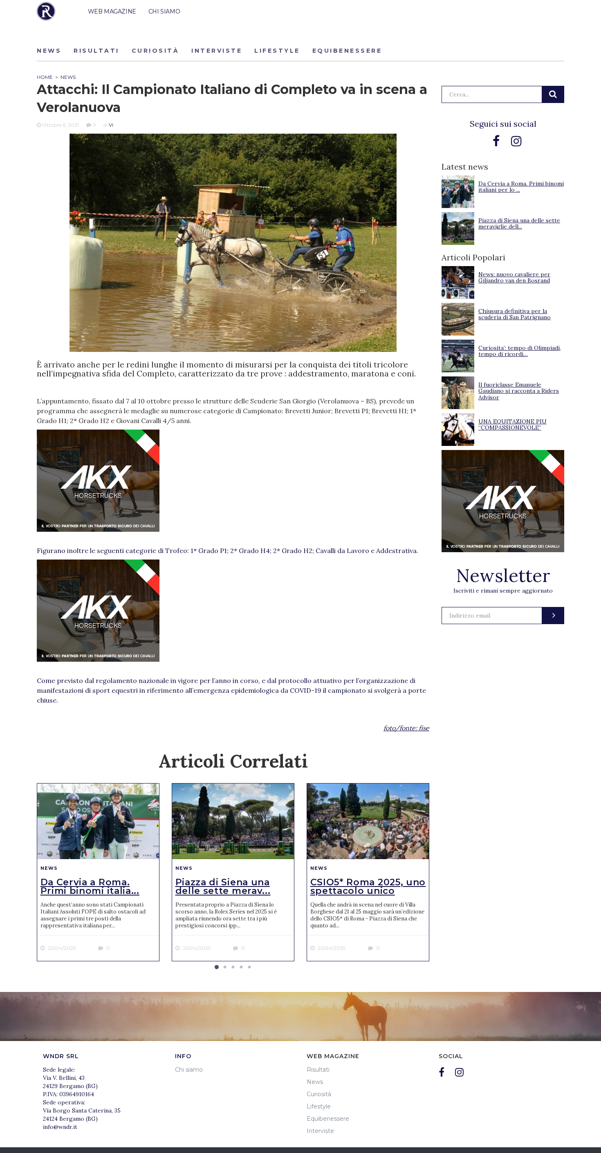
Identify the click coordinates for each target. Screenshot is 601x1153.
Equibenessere (347, 50)
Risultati (96, 50)
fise (424, 728)
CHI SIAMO (164, 11)
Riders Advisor (46, 11)
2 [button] (225, 967)
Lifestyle (277, 50)
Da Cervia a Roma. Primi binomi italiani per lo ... (521, 186)
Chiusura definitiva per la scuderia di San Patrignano (514, 314)
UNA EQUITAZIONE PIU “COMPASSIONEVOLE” (512, 424)
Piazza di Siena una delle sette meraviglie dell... (519, 223)
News (49, 50)
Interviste (216, 50)
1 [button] (217, 967)
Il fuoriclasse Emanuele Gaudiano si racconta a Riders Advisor (518, 391)
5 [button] (249, 967)
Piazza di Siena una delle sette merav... (223, 886)
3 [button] (233, 967)
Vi (111, 125)
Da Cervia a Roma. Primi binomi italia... (89, 886)
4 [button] (241, 967)
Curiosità (155, 50)
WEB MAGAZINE (112, 11)
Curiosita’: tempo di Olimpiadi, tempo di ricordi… (519, 351)
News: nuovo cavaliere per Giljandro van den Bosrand (514, 277)
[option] (98, 872)
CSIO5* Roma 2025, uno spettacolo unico (368, 886)
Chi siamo (189, 1069)
